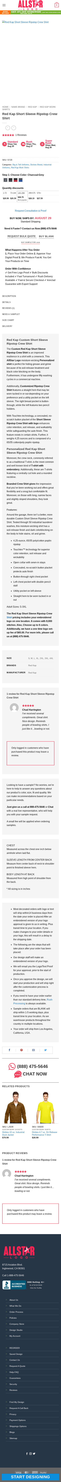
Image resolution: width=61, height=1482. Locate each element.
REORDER (14, 1348)
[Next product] (7, 128)
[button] (4, 5)
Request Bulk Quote (22, 236)
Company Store (16, 1324)
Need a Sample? (11, 314)
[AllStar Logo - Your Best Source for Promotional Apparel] (30, 5)
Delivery (7, 326)
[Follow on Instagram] (30, 1453)
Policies (13, 1318)
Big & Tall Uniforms (21, 165)
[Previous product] (13, 128)
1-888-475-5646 (15, 1275)
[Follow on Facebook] (27, 1453)
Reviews (13, 1390)
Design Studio (16, 1330)
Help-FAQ (14, 1372)
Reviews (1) (8, 308)
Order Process (16, 1312)
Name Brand (18, 107)
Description (9, 296)
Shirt (9, 617)
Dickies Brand (36, 165)
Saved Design (16, 1354)
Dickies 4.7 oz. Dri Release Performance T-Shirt (44, 1133)
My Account (14, 1336)
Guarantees (15, 1378)
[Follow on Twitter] (34, 1453)
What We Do (15, 1306)
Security (13, 1384)
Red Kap (32, 107)
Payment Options (17, 1420)
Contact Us (14, 1360)
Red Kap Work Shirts (20, 167)
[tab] (30, 296)
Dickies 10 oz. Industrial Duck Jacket (13, 1133)
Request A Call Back (18, 1408)
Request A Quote (17, 1366)
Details (6, 302)
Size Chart (8, 320)
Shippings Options (18, 1426)
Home (5, 107)
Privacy (12, 1414)
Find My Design (16, 1402)
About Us (13, 1300)
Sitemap (13, 1438)
